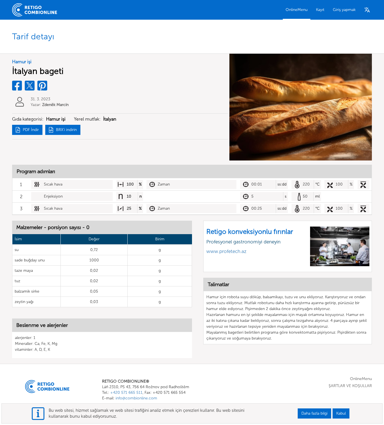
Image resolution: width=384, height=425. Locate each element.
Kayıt (320, 9)
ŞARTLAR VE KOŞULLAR (350, 385)
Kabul (341, 413)
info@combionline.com (136, 398)
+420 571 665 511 (126, 392)
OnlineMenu (297, 9)
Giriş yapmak (344, 9)
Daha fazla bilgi (314, 413)
